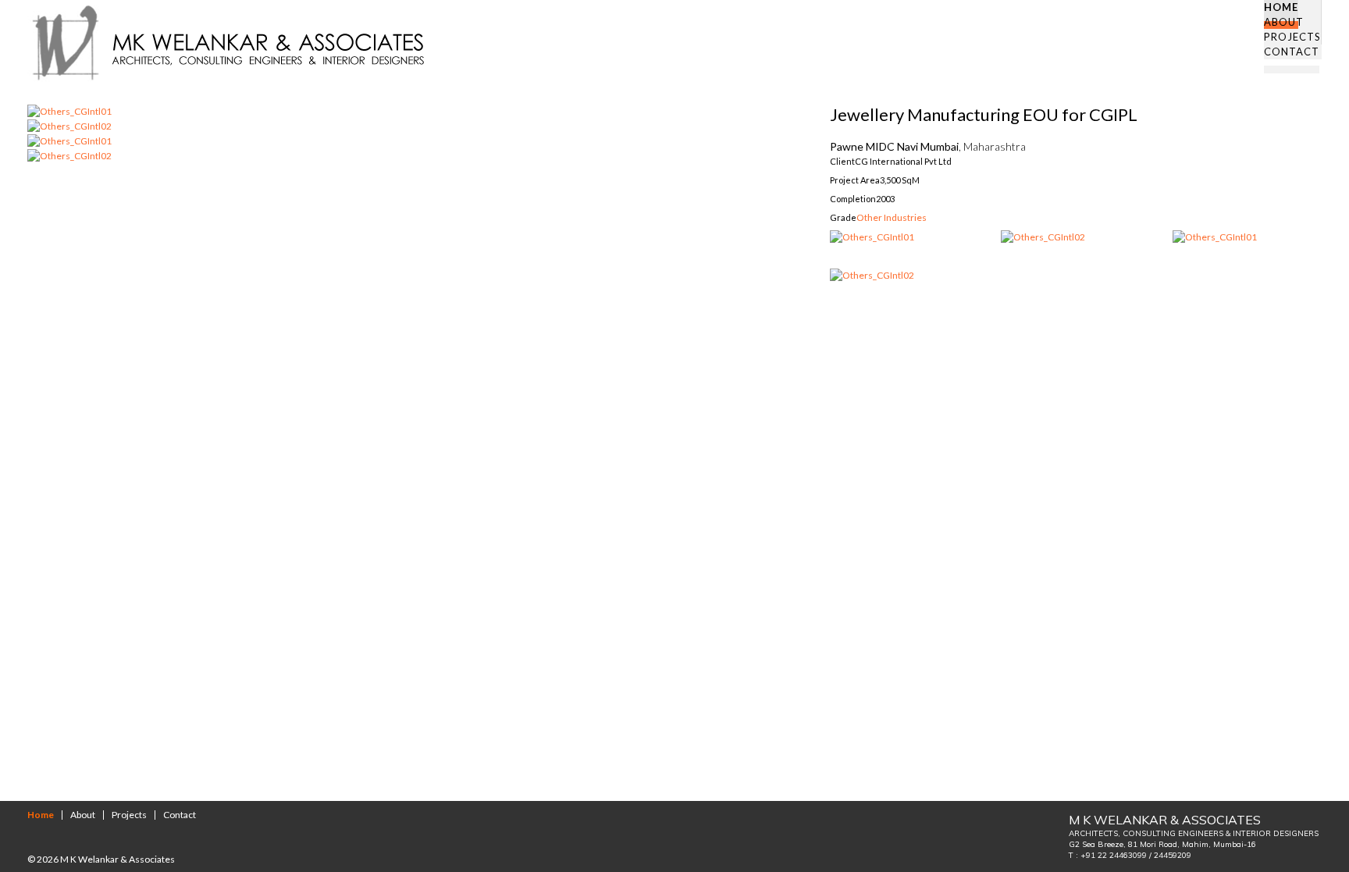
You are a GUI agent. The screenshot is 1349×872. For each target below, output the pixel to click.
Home (40, 814)
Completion (853, 199)
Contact (179, 814)
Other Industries (891, 217)
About (82, 814)
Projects (129, 814)
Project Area (855, 180)
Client (842, 161)
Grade (843, 217)
